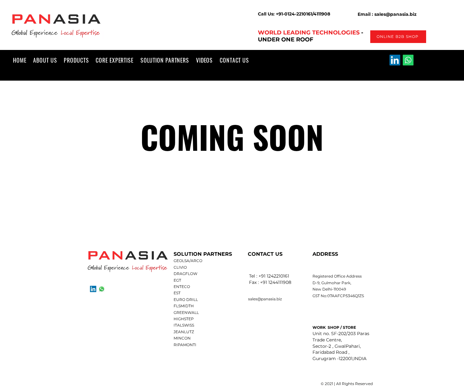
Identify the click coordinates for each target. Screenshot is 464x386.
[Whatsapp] (408, 60)
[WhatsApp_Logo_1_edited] (101, 289)
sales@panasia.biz (265, 299)
